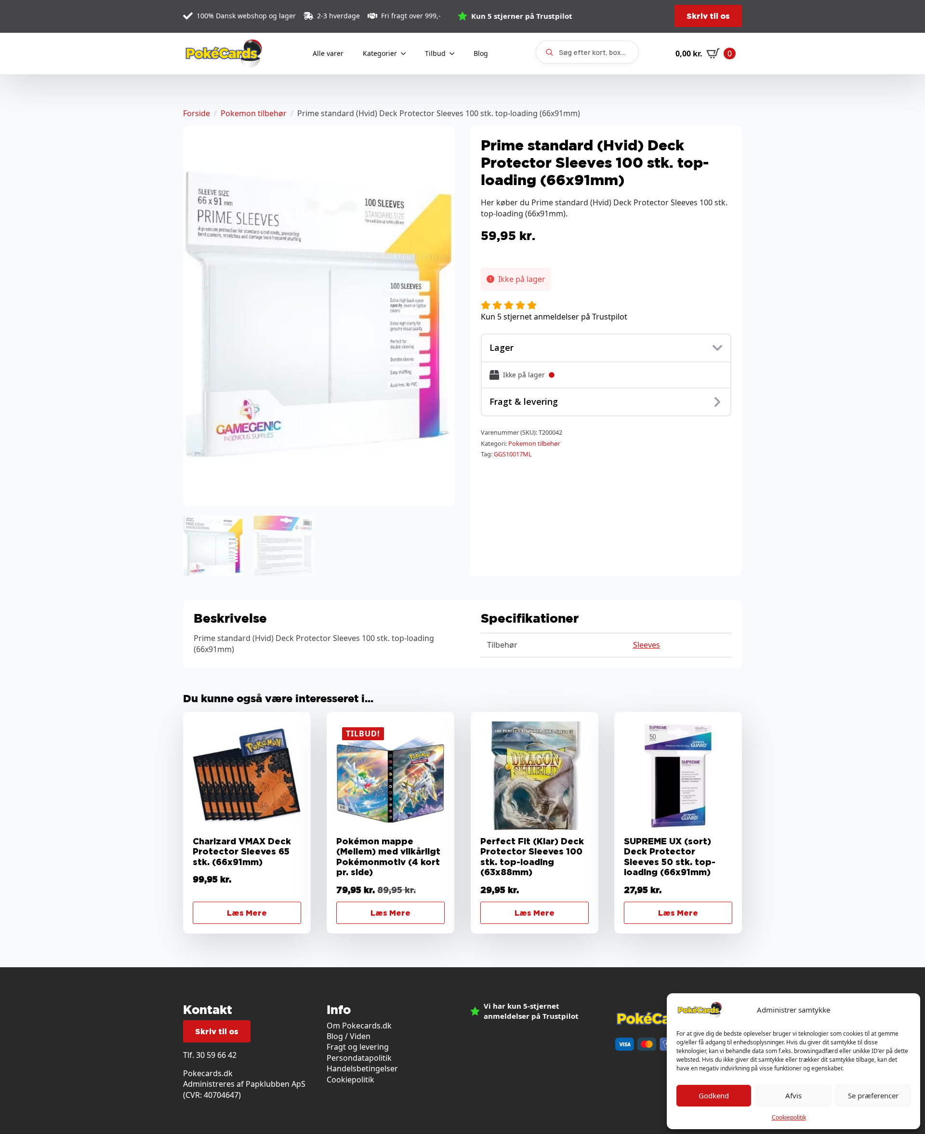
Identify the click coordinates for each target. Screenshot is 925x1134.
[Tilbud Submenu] (455, 53)
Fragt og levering (358, 1046)
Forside (196, 113)
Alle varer (328, 53)
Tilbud (435, 53)
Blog (481, 53)
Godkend (714, 1095)
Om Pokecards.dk (359, 1025)
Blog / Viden (348, 1036)
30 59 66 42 (216, 1055)
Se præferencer (873, 1095)
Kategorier (380, 53)
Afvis (793, 1095)
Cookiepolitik (789, 1117)
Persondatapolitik (359, 1058)
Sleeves (646, 645)
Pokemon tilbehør (254, 113)
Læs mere (247, 912)
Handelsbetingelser (362, 1068)
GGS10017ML (513, 454)
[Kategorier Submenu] (406, 53)
